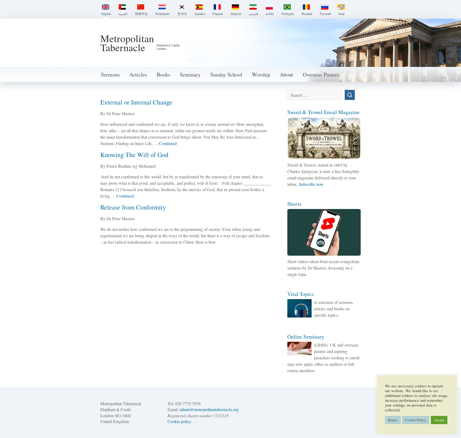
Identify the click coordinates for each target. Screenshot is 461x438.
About (286, 74)
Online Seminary (305, 336)
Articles (138, 74)
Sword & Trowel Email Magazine (323, 112)
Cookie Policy (415, 419)
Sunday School (226, 74)
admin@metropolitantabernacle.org (209, 409)
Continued (168, 143)
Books (163, 74)
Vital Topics (300, 294)
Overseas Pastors (321, 74)
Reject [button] (393, 419)
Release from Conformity (133, 207)
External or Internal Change (136, 102)
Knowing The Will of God (134, 154)
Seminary (190, 74)
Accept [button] (439, 419)
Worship (261, 74)
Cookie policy (179, 421)
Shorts (294, 203)
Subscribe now (311, 184)
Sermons (110, 74)
